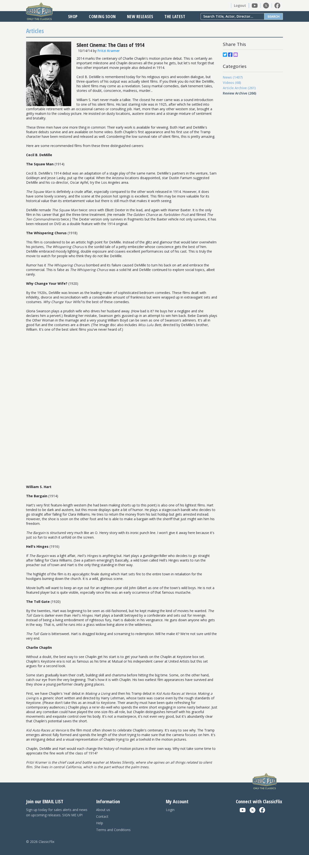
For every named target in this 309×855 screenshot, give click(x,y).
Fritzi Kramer (109, 50)
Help (99, 823)
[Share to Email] (235, 54)
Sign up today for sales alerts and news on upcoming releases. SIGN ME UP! (56, 812)
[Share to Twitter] (225, 54)
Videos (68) (232, 82)
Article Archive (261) (239, 88)
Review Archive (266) (239, 93)
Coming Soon (102, 16)
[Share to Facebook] (230, 54)
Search (273, 16)
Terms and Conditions (113, 829)
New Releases (140, 16)
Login (170, 809)
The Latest (174, 16)
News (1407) (233, 77)
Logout (240, 5)
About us (103, 809)
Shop (73, 16)
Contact (102, 816)
